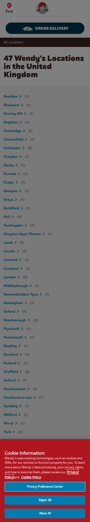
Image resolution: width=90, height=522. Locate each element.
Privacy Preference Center (45, 486)
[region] (45, 480)
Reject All (45, 500)
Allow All (45, 513)
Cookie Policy (31, 477)
